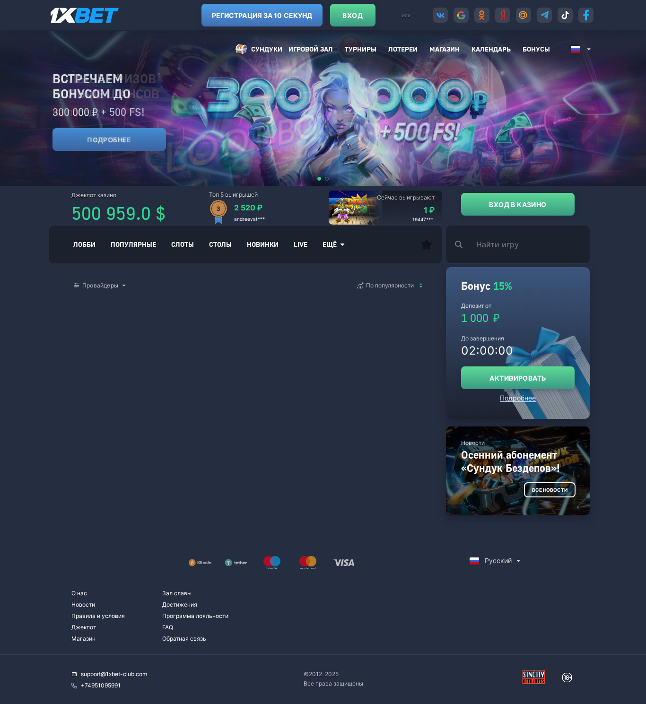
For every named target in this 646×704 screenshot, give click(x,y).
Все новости (549, 490)
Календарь (491, 49)
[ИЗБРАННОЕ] (426, 244)
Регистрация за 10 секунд (262, 15)
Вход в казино (517, 204)
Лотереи (403, 49)
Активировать (517, 378)
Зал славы (177, 593)
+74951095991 (101, 685)
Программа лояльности (195, 615)
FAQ (167, 627)
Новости (83, 604)
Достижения (179, 604)
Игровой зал (310, 49)
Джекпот (83, 627)
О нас (79, 593)
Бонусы (536, 49)
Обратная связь (184, 638)
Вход (352, 15)
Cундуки (266, 49)
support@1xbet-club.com (114, 674)
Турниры (360, 49)
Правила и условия (98, 615)
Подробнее (109, 140)
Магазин (444, 49)
